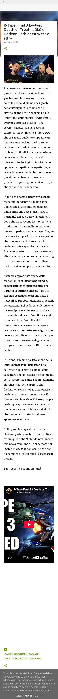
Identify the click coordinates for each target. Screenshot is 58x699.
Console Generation (15, 654)
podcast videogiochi (15, 659)
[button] (5, 48)
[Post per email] (5, 651)
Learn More (24, 695)
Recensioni (35, 659)
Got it (39, 695)
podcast (33, 654)
